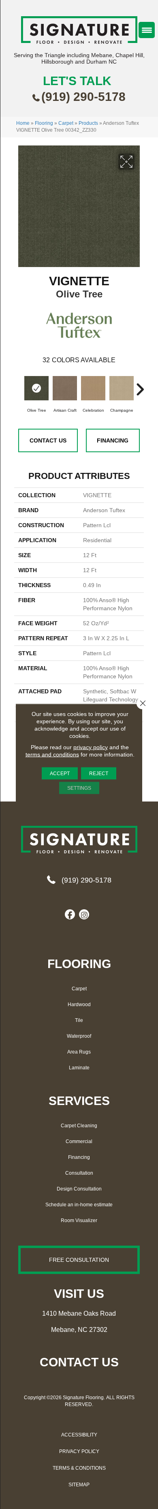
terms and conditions (52, 754)
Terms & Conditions (79, 1468)
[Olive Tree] (36, 388)
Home (23, 123)
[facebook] (70, 915)
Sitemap (79, 1485)
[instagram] (84, 915)
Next (140, 385)
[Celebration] (93, 388)
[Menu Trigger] (147, 30)
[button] (79, 1260)
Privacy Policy (79, 1451)
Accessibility (79, 1435)
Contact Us (48, 440)
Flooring (44, 123)
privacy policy (90, 747)
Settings (79, 788)
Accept (60, 773)
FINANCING (112, 440)
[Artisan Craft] (65, 388)
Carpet (65, 123)
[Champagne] (121, 388)
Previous (18, 385)
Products (88, 123)
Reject (98, 773)
